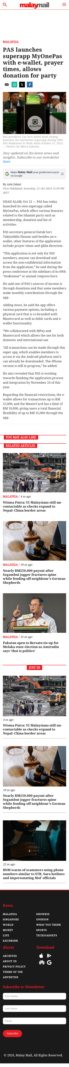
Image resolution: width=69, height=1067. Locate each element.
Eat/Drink (10, 940)
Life (6, 935)
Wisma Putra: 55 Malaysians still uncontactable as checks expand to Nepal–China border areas (32, 506)
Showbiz (43, 914)
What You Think (48, 924)
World (8, 924)
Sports (41, 930)
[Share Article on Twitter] (22, 86)
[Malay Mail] (34, 8)
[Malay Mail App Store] (41, 958)
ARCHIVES (10, 956)
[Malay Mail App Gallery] (42, 965)
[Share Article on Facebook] (30, 86)
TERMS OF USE (13, 971)
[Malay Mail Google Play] (49, 958)
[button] (62, 173)
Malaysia (11, 42)
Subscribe (12, 1033)
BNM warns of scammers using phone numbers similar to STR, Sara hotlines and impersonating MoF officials (34, 874)
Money (8, 930)
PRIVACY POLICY (14, 966)
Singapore (11, 919)
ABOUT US (10, 961)
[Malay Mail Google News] (49, 965)
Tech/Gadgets (46, 935)
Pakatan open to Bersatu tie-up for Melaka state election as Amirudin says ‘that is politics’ (31, 647)
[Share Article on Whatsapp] (14, 86)
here (6, 161)
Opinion (42, 919)
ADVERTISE (10, 977)
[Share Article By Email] (7, 86)
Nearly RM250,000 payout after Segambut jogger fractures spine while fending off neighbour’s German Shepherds (34, 577)
